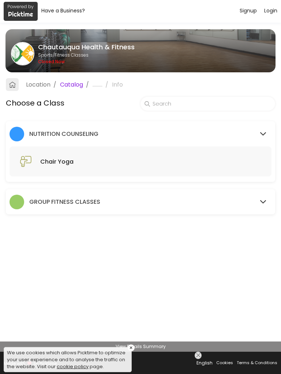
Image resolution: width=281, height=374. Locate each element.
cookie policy (73, 366)
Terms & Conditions (257, 363)
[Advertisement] (140, 365)
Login (270, 10)
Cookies (224, 363)
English (204, 363)
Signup (248, 10)
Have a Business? (63, 10)
